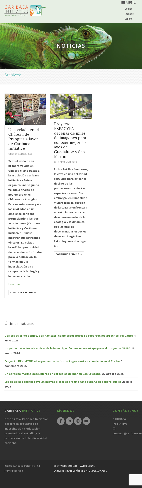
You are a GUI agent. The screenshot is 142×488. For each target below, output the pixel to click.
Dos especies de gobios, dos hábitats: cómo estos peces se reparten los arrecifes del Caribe (68, 335)
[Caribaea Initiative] (25, 13)
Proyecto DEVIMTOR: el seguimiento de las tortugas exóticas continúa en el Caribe (62, 361)
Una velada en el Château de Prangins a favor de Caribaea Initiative (23, 139)
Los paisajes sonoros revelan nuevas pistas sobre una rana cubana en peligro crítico (62, 381)
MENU (130, 2)
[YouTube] (86, 421)
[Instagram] (78, 421)
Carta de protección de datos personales (80, 470)
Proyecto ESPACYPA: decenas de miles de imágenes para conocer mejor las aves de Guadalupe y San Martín (70, 140)
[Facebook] (61, 421)
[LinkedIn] (69, 421)
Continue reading (22, 292)
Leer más (14, 284)
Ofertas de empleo (65, 466)
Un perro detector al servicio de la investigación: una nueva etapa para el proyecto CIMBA (67, 348)
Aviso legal (87, 466)
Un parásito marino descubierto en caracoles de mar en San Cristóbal (52, 374)
